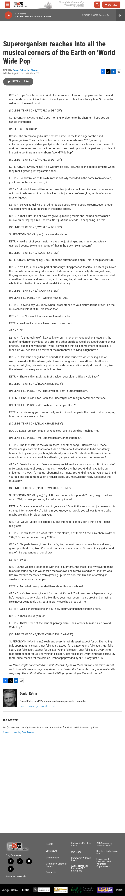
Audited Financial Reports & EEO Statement (79, 868)
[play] (8, 15)
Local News (51, 851)
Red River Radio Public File (107, 852)
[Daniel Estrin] (10, 698)
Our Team (76, 852)
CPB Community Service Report (104, 844)
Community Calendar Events (56, 865)
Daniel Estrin (19, 70)
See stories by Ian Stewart (20, 732)
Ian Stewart (33, 70)
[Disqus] (62, 792)
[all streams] (120, 15)
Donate (112, 4)
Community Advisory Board (81, 859)
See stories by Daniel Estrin (37, 706)
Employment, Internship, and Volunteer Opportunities (103, 863)
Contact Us (51, 872)
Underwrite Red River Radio (81, 844)
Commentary (52, 858)
